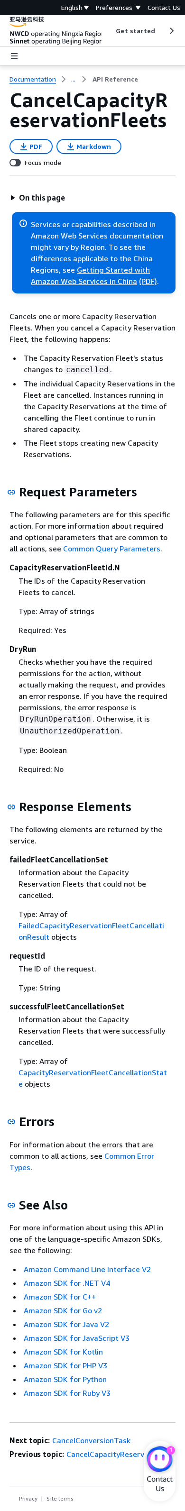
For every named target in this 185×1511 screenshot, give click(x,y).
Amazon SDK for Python (65, 1379)
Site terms (60, 1498)
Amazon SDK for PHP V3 (65, 1365)
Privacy (28, 1498)
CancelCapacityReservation (114, 1454)
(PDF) (148, 281)
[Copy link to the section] (11, 492)
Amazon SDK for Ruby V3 (67, 1393)
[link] (115, 79)
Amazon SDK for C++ (60, 1296)
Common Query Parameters (111, 548)
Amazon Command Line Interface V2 (87, 1269)
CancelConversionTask (91, 1440)
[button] (37, 197)
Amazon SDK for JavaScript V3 (77, 1338)
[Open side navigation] (14, 56)
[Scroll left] (109, 30)
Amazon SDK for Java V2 (66, 1324)
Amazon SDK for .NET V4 (67, 1283)
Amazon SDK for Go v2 (63, 1310)
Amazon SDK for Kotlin (63, 1351)
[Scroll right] (171, 30)
